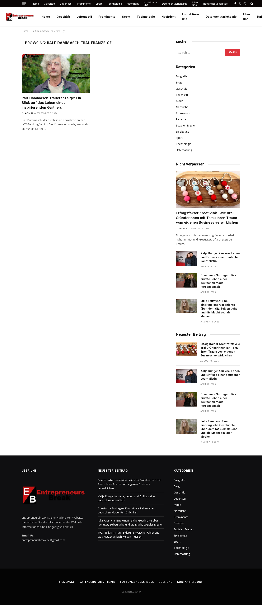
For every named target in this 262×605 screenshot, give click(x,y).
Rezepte (181, 119)
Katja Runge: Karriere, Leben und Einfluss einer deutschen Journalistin (220, 257)
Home (35, 3)
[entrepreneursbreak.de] (20, 16)
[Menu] (24, 4)
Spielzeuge (182, 131)
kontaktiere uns (150, 3)
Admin (29, 113)
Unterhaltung (184, 150)
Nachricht (133, 3)
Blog (179, 82)
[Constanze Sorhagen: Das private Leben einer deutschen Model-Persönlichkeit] (186, 280)
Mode (179, 101)
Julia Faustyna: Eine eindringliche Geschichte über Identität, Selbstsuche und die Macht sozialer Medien (218, 308)
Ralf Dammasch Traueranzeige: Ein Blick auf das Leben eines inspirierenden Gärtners (51, 102)
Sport (99, 3)
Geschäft (49, 3)
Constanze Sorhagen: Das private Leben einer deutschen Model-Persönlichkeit (218, 281)
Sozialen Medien (186, 125)
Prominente (84, 3)
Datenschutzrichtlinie (174, 3)
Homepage (67, 582)
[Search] (251, 3)
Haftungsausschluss (215, 3)
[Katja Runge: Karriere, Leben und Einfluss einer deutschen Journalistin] (186, 258)
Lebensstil (66, 3)
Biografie (181, 76)
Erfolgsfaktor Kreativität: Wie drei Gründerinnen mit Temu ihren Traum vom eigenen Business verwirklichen (207, 217)
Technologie (114, 3)
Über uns (195, 3)
